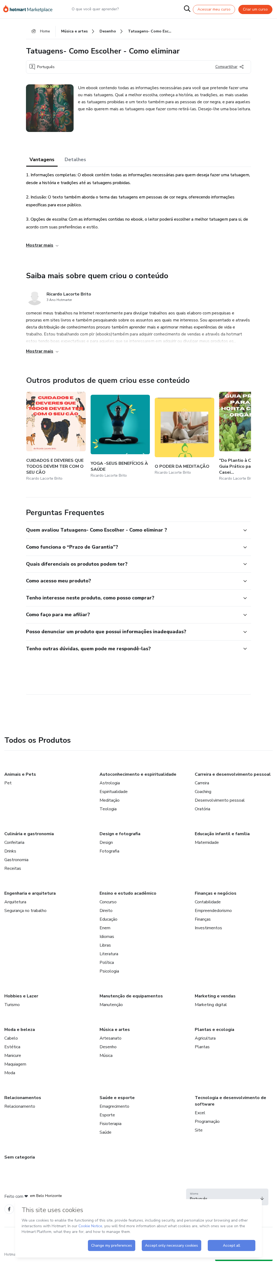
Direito (106, 911)
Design (106, 842)
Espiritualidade (114, 792)
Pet (8, 783)
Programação (207, 1121)
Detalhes (75, 159)
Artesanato (110, 1038)
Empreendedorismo (213, 911)
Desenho (108, 1047)
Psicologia (109, 971)
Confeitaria (14, 842)
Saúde (105, 1132)
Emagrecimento (114, 1106)
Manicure (12, 1056)
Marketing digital (211, 1005)
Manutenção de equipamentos (131, 996)
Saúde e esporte (117, 1098)
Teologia (108, 809)
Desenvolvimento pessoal (220, 800)
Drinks (10, 851)
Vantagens (41, 159)
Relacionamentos (22, 1098)
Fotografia (109, 851)
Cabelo (11, 1038)
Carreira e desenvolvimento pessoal (233, 774)
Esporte (107, 1115)
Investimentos (208, 928)
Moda (9, 1073)
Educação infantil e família (222, 834)
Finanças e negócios (215, 893)
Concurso (108, 902)
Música (106, 1056)
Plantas (202, 1047)
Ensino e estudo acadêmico (128, 893)
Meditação (110, 800)
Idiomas (107, 937)
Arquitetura (15, 902)
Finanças (203, 919)
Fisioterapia (110, 1124)
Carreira (202, 783)
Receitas (12, 868)
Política (107, 963)
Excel (200, 1113)
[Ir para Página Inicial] (30, 9)
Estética (12, 1047)
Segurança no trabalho (25, 911)
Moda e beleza (19, 1030)
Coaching (203, 792)
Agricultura (205, 1038)
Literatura (109, 954)
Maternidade (207, 842)
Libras (105, 945)
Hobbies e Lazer (21, 996)
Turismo (12, 1005)
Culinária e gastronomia (29, 834)
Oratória (202, 809)
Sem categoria (19, 1157)
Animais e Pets (20, 774)
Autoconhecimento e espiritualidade (138, 774)
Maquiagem (15, 1064)
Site (199, 1130)
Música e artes (115, 1030)
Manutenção (111, 1005)
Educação (108, 919)
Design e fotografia (120, 834)
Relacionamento (19, 1106)
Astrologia (110, 783)
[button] (132, 530)
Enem (105, 928)
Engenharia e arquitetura (30, 893)
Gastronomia (16, 860)
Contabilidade (208, 902)
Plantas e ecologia (214, 1030)
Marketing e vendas (215, 996)
